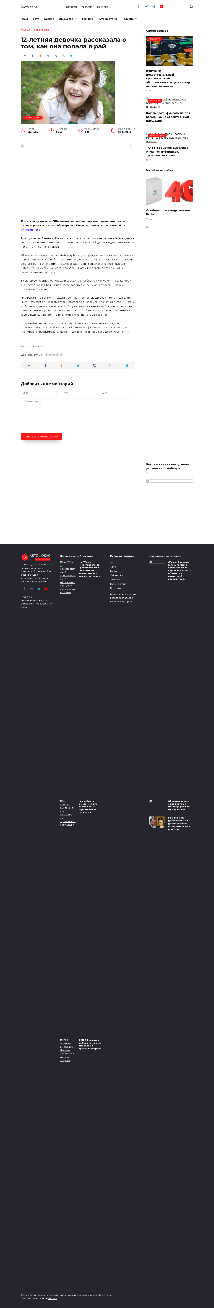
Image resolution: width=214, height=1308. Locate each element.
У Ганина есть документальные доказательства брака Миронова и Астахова (179, 824)
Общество (66, 18)
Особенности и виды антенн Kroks (168, 212)
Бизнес (49, 18)
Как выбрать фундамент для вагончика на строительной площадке (168, 116)
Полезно (128, 18)
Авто (35, 18)
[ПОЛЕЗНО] (169, 64)
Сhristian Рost (30, 229)
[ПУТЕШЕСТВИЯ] (169, 141)
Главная (71, 7)
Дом (25, 18)
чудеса (39, 346)
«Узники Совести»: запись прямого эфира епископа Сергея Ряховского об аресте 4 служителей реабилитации (179, 570)
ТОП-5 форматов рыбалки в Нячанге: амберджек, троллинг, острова (167, 151)
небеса (27, 346)
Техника (87, 18)
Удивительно (33, 117)
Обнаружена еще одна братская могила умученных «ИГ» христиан (179, 805)
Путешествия (107, 18)
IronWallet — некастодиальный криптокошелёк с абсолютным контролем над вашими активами (168, 78)
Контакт (102, 7)
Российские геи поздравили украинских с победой (168, 466)
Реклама (86, 7)
